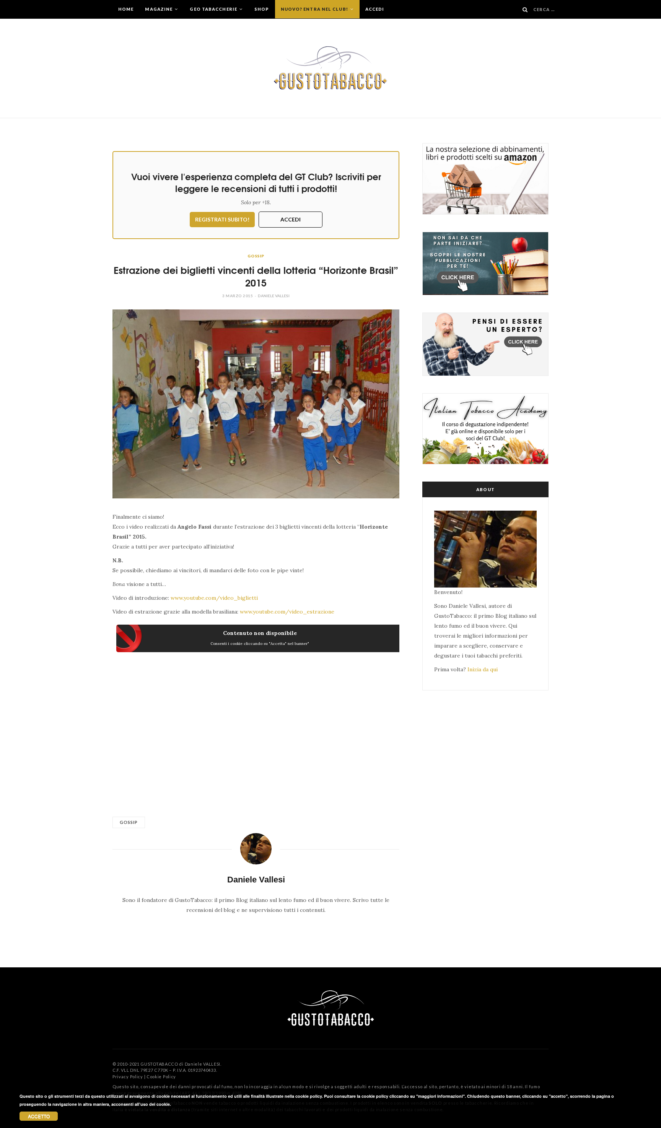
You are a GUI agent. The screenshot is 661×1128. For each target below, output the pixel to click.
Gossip (255, 256)
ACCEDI (290, 219)
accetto (39, 1116)
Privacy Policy (127, 1076)
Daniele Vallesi (274, 295)
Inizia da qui (482, 669)
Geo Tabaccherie (214, 9)
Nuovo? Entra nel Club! (315, 9)
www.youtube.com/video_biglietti (214, 597)
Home (126, 9)
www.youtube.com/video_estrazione (287, 611)
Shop (261, 9)
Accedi (374, 9)
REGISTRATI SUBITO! (222, 219)
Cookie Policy (161, 1076)
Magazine (159, 9)
